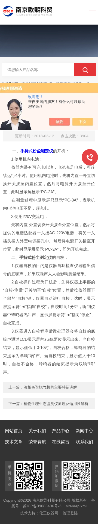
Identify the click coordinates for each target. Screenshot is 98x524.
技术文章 (13, 441)
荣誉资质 (37, 441)
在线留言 (60, 441)
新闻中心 (84, 430)
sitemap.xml (76, 506)
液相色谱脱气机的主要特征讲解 (50, 387)
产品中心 (60, 430)
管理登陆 (70, 513)
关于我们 (37, 430)
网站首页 (13, 430)
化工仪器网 (48, 513)
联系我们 (84, 441)
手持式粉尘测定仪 (36, 151)
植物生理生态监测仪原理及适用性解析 (56, 403)
